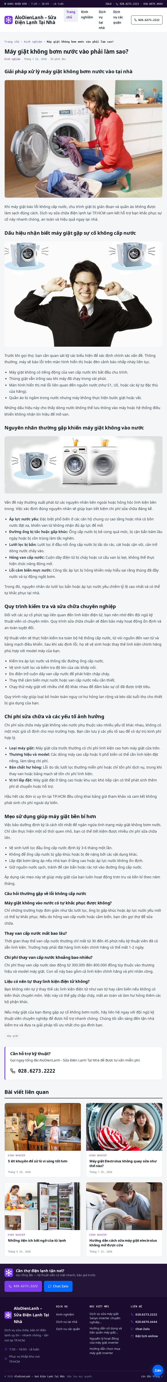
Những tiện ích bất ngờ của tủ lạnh (37, 1240)
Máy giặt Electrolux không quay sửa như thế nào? (123, 1163)
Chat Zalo (60, 1286)
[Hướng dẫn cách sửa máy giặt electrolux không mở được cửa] (124, 1206)
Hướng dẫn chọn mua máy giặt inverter (105, 1351)
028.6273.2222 (128, 3)
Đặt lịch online (146, 1336)
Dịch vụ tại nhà (102, 20)
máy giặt (12, 1035)
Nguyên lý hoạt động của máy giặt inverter (104, 1340)
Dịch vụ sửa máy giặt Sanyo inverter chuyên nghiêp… (105, 1318)
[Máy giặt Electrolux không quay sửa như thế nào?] (124, 1127)
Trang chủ (70, 14)
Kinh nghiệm (87, 14)
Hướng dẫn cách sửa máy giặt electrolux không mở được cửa (123, 1242)
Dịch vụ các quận (118, 17)
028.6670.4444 (153, 3)
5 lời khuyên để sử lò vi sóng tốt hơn (37, 1161)
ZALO (108, 3)
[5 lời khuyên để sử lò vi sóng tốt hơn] (43, 1127)
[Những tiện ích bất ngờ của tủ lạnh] (43, 1206)
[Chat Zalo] (158, 1371)
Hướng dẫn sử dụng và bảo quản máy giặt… (106, 1330)
